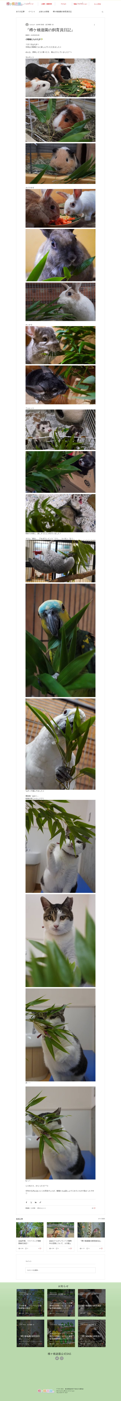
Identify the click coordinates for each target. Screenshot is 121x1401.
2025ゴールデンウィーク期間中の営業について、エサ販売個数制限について (60, 1242)
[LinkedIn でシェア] (36, 1202)
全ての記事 (20, 12)
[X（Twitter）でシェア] (31, 1202)
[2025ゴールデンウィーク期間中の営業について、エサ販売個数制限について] (60, 1230)
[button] (102, 11)
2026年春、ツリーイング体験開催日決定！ (29, 1242)
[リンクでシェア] (40, 1202)
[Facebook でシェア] (26, 1202)
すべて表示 (101, 1219)
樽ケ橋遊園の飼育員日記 (62, 12)
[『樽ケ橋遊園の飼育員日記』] (91, 1230)
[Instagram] (62, 1358)
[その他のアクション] (94, 24)
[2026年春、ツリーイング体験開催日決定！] (29, 1230)
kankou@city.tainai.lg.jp (67, 1391)
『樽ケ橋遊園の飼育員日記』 (91, 1241)
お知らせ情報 (44, 12)
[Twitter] (57, 1358)
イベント (31, 12)
